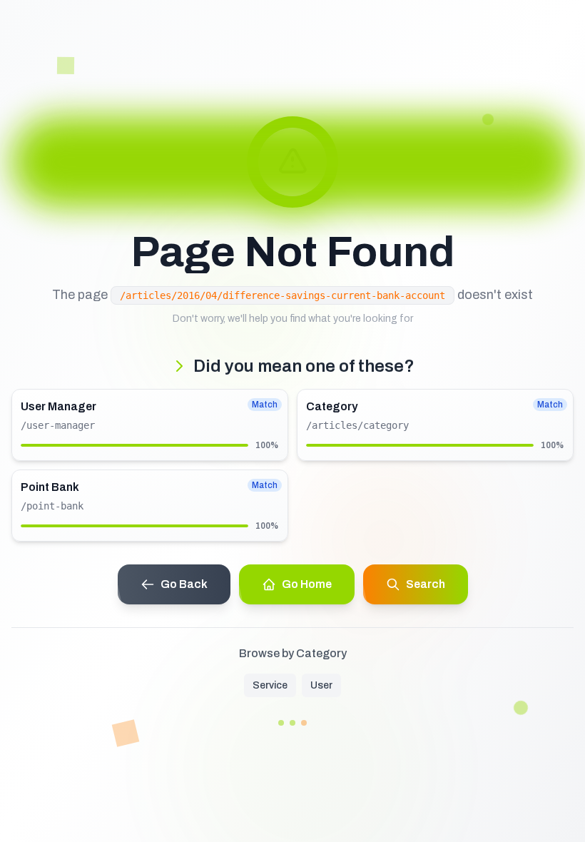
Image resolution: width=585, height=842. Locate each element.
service (270, 685)
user (321, 685)
